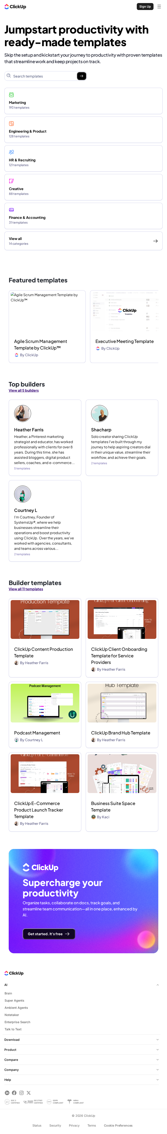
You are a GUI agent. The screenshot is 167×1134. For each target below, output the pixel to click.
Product (10, 1049)
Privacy (74, 1125)
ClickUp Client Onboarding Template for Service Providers (119, 655)
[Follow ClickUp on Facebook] (14, 1092)
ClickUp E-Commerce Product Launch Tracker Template (38, 809)
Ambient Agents (16, 1007)
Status (37, 1125)
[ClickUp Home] (15, 6)
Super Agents (14, 1000)
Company (11, 1070)
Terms (91, 1125)
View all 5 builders (24, 390)
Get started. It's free (45, 934)
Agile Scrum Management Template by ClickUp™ (40, 344)
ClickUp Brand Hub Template (120, 732)
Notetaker (12, 1015)
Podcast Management (37, 732)
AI (5, 985)
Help (7, 1080)
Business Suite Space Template (113, 806)
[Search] (81, 76)
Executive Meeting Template (124, 341)
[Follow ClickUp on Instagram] (21, 1092)
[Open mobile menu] (159, 6)
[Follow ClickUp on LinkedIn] (7, 1092)
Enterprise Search (17, 1022)
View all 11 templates (26, 589)
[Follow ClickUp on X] (28, 1092)
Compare (11, 1059)
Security (55, 1125)
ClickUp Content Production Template (43, 652)
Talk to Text (13, 1029)
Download (12, 1039)
